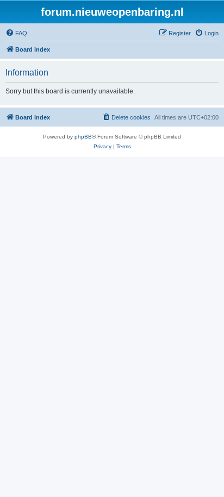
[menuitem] (16, 33)
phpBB (83, 137)
